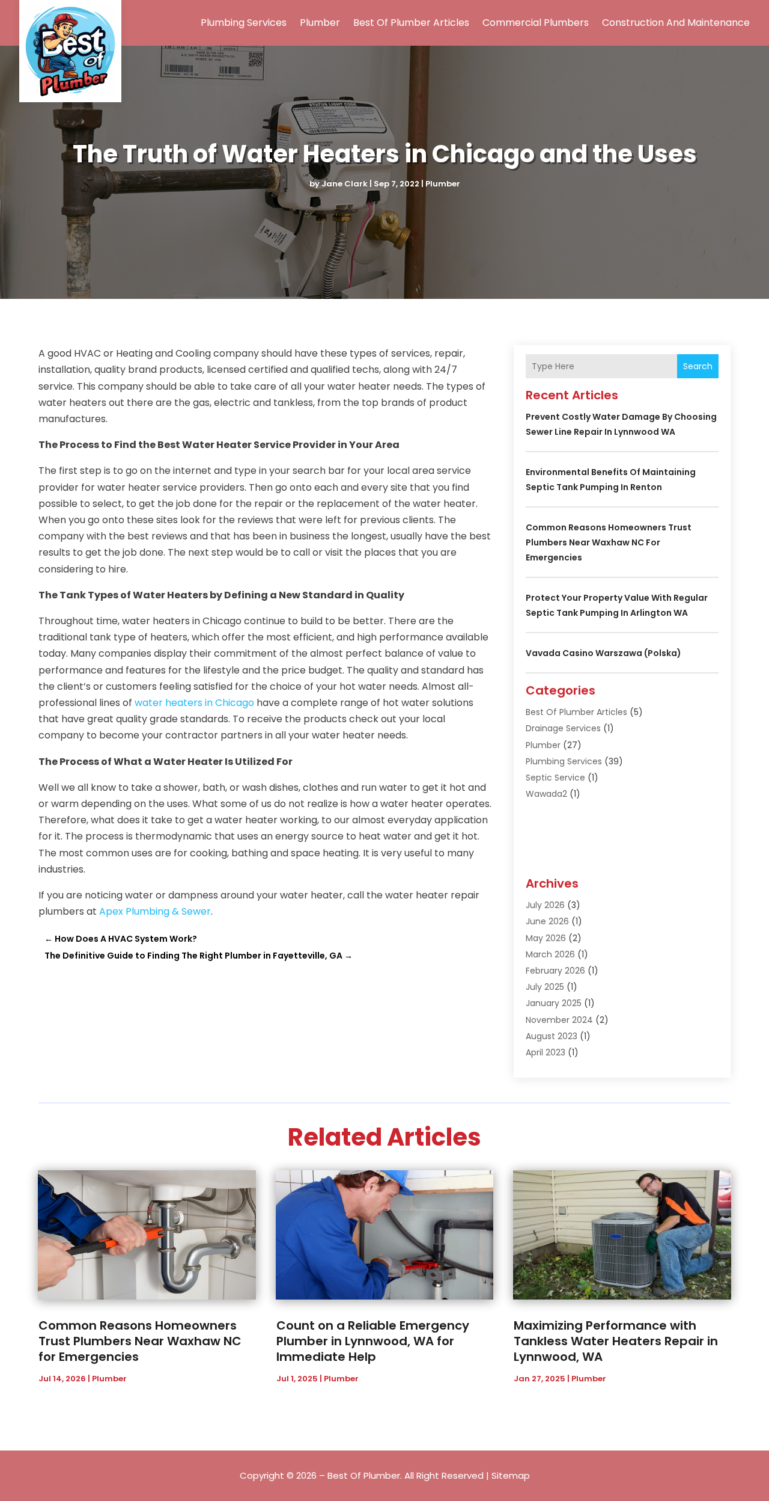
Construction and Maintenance (676, 22)
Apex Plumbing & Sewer (155, 911)
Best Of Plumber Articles (411, 22)
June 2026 (547, 921)
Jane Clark (344, 183)
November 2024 (559, 1020)
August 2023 (551, 1036)
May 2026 (546, 938)
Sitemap (510, 1475)
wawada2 (546, 794)
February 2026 (555, 971)
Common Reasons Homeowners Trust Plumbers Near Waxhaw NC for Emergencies (608, 542)
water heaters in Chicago (194, 703)
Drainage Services (563, 728)
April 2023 (545, 1052)
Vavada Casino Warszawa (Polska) (603, 653)
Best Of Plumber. (364, 1475)
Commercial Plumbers (535, 22)
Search (698, 366)
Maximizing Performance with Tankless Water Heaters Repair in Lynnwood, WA (616, 1341)
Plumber (320, 22)
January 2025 (554, 1003)
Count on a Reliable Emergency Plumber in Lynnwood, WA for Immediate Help (372, 1341)
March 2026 (550, 954)
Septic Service (555, 778)
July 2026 (545, 905)
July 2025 (545, 987)
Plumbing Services (244, 22)
